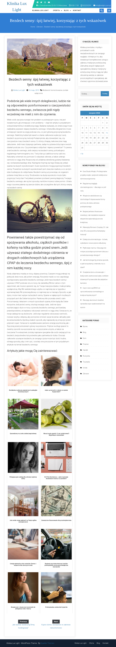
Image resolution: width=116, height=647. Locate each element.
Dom (84, 338)
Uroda (85, 368)
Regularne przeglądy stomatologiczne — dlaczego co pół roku (93, 187)
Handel (85, 350)
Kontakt (77, 10)
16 (107, 133)
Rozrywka (86, 356)
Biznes (85, 326)
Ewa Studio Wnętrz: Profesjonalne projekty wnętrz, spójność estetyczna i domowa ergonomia (93, 175)
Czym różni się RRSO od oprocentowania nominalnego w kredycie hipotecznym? (92, 291)
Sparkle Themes (47, 643)
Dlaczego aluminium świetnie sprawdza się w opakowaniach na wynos (92, 303)
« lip (81, 154)
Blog (66, 10)
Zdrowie (86, 374)
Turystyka (86, 362)
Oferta (56, 10)
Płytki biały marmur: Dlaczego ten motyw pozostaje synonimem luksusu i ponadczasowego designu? (94, 251)
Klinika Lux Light (40, 10)
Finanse (85, 344)
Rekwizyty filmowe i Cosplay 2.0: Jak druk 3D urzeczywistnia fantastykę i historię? (94, 230)
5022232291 (86, 5)
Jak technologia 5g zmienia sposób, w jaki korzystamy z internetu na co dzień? (94, 263)
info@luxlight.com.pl (103, 5)
